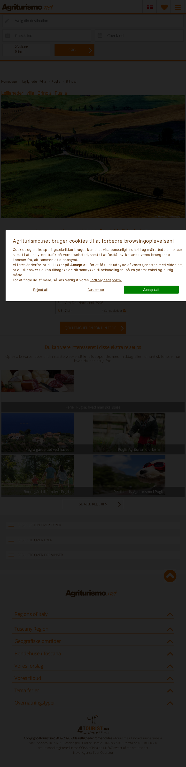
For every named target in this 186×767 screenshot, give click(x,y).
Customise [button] (95, 290)
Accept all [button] (151, 290)
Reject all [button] (40, 290)
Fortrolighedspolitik (106, 280)
